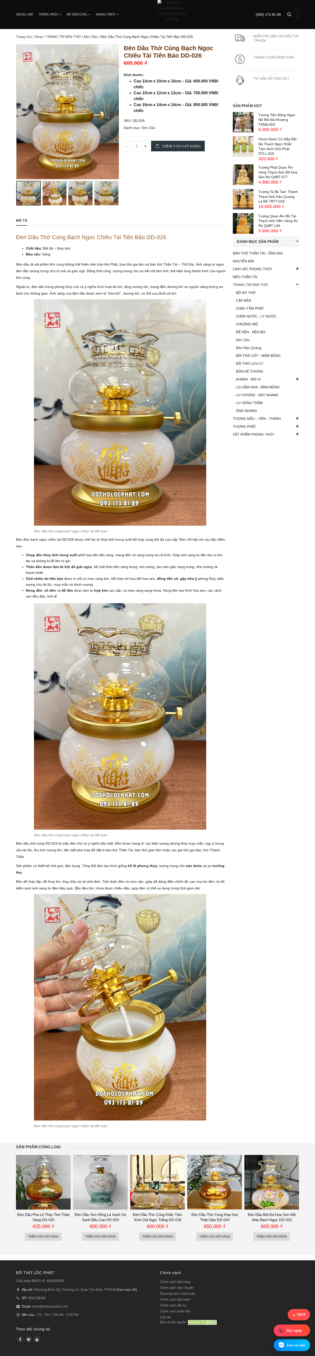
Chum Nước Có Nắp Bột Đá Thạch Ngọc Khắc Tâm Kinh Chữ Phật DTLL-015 (277, 146)
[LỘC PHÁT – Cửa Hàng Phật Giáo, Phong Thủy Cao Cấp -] (172, 11)
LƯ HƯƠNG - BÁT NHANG (257, 395)
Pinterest (28, 1339)
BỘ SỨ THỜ (246, 293)
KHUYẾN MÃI (243, 261)
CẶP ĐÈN (243, 300)
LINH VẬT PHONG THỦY (252, 269)
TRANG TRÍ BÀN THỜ (63, 37)
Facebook (20, 1339)
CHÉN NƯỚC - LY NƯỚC (256, 316)
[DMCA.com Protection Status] (203, 1322)
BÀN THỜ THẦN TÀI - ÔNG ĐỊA (258, 253)
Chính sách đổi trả (173, 1305)
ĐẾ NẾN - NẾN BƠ (250, 332)
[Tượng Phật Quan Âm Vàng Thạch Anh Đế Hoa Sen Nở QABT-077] (243, 174)
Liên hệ (165, 1317)
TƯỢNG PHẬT (48, 14)
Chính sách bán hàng (175, 1282)
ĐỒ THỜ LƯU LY (249, 363)
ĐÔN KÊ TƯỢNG (249, 371)
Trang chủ (24, 37)
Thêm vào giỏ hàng (181, 146)
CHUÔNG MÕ (247, 324)
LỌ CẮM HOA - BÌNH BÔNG (258, 387)
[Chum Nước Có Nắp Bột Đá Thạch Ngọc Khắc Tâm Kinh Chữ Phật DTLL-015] (243, 146)
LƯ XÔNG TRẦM (249, 403)
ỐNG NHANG (246, 411)
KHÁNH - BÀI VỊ (248, 379)
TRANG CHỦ (24, 14)
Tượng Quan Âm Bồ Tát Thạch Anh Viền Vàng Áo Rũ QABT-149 (278, 221)
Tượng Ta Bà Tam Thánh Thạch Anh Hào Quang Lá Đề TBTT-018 (278, 196)
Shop (39, 37)
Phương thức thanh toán (177, 1293)
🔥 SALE (299, 1314)
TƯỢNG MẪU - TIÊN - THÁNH (257, 419)
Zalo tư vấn (296, 1345)
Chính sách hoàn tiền (175, 1311)
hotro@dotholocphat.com (50, 1306)
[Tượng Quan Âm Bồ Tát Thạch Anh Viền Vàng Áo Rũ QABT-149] (243, 223)
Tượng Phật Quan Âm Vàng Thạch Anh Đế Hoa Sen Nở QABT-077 (277, 172)
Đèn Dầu (91, 37)
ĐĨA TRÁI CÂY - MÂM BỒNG (258, 356)
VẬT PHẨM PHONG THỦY (253, 434)
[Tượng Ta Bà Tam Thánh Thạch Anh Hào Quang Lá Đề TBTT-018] (243, 199)
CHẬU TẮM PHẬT (250, 308)
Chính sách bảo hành (175, 1299)
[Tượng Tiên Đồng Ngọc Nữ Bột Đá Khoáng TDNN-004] (243, 122)
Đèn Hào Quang (248, 348)
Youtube (37, 1339)
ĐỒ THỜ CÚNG (77, 14)
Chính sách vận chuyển (177, 1288)
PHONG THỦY (106, 14)
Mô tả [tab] (21, 220)
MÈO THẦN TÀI (245, 277)
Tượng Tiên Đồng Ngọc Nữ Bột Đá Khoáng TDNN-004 (276, 119)
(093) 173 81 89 (268, 14)
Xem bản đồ (126, 1290)
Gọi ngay (294, 1330)
